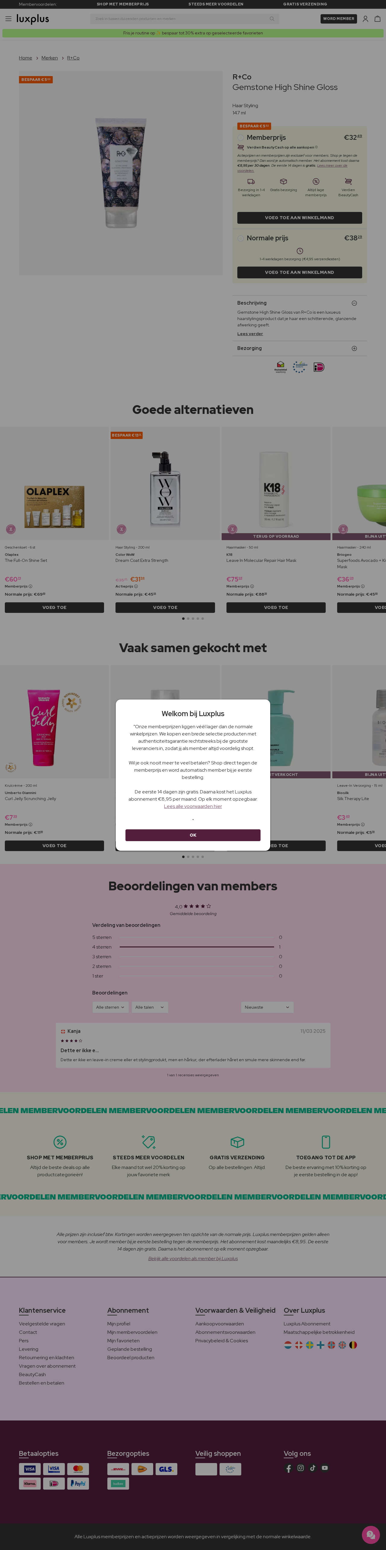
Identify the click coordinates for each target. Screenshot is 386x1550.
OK (193, 835)
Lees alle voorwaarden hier (193, 806)
